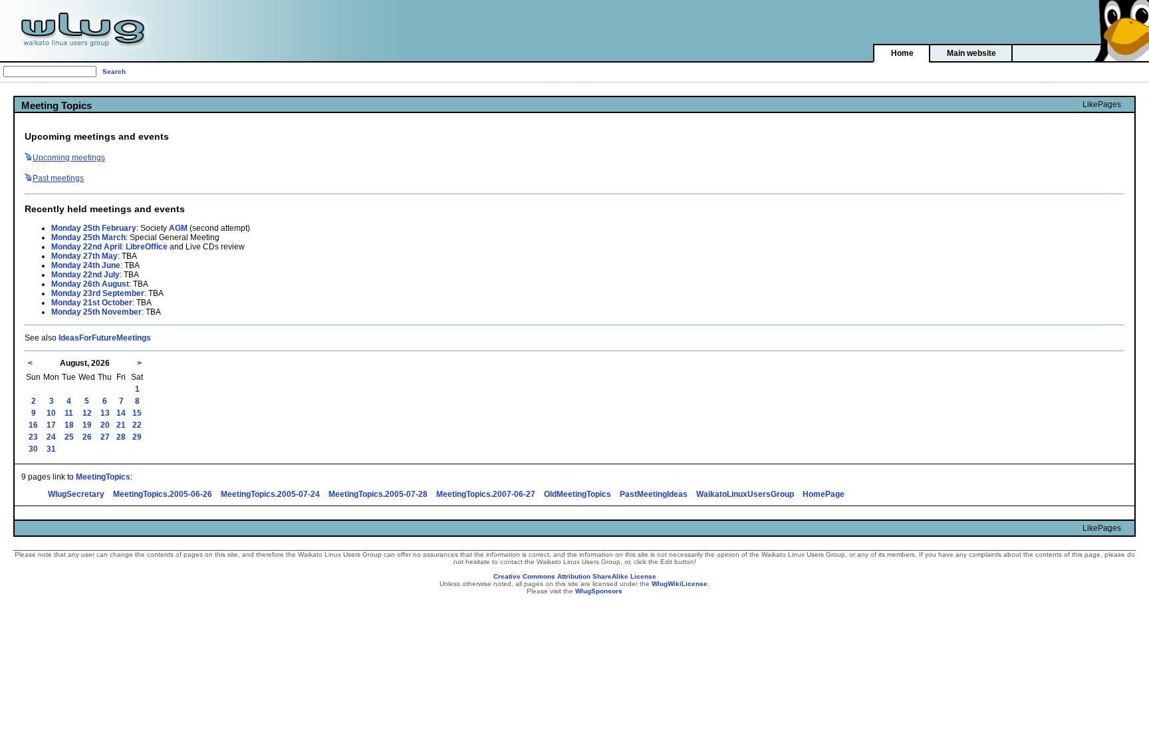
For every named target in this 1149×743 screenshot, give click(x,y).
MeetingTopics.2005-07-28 (378, 494)
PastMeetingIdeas (654, 494)
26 (87, 437)
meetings (69, 157)
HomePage (823, 494)
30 (33, 449)
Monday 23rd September (97, 293)
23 (33, 437)
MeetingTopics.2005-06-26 (162, 494)
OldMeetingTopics (577, 494)
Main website (971, 53)
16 (33, 425)
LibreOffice (147, 246)
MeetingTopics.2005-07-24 (270, 494)
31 (51, 449)
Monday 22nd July (85, 274)
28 (121, 437)
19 (87, 425)
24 (51, 437)
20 (105, 425)
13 (105, 413)
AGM (178, 228)
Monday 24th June (85, 265)
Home (902, 53)
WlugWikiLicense (679, 583)
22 (137, 425)
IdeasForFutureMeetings (105, 338)
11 (68, 413)
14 (121, 413)
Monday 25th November (96, 312)
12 (87, 413)
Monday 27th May (84, 256)
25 (69, 437)
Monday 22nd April (86, 246)
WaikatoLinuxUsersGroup (745, 494)
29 (137, 437)
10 (51, 413)
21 (121, 425)
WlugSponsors (598, 591)
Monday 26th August (90, 284)
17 (51, 425)
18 (69, 425)
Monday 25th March (88, 237)
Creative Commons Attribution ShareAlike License (574, 576)
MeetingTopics (103, 477)
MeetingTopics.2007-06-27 (485, 494)
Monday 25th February (93, 228)
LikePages (1102, 104)
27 (105, 437)
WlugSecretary (76, 494)
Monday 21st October (91, 302)
